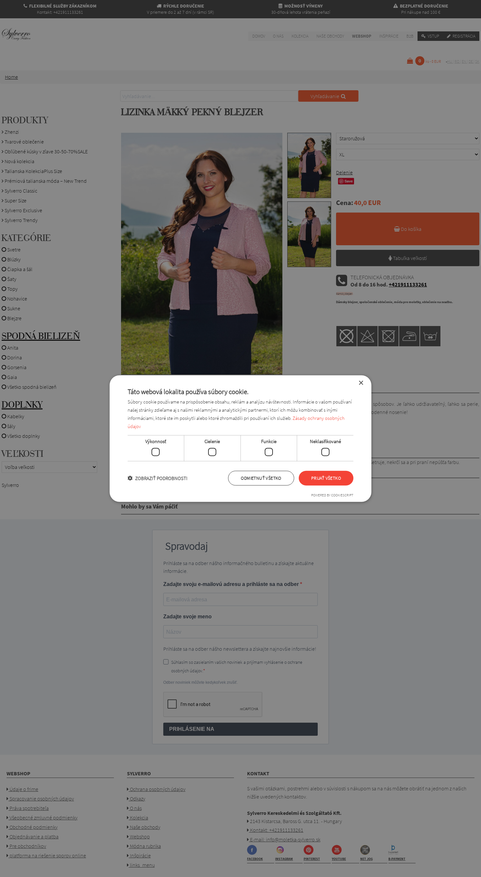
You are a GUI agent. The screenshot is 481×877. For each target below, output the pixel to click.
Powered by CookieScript (332, 494)
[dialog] (240, 438)
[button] (157, 478)
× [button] (360, 383)
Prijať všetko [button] (326, 478)
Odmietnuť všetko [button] (261, 478)
